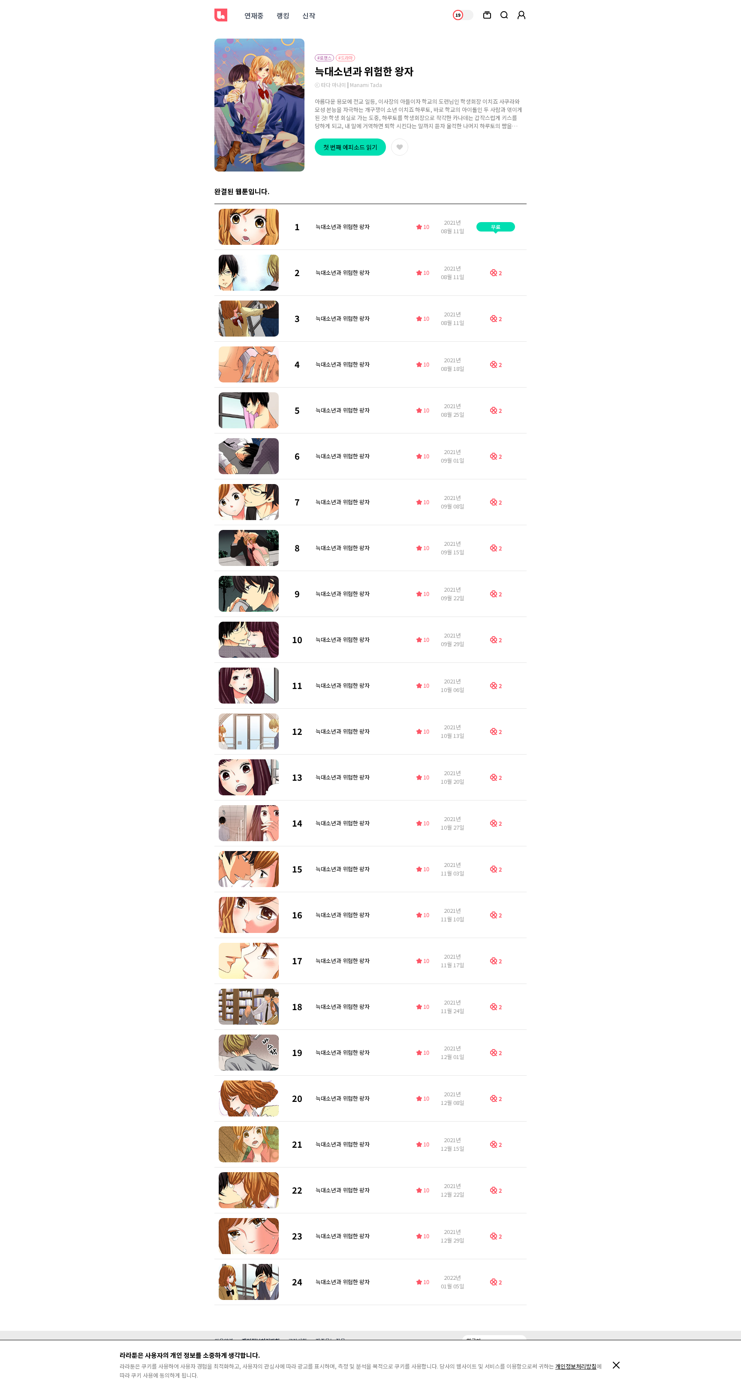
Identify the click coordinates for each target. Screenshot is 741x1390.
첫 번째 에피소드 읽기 (350, 147)
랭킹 (283, 15)
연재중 (254, 15)
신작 (308, 15)
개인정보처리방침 (575, 1366)
